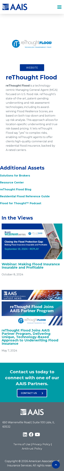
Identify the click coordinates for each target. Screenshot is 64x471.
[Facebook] (31, 434)
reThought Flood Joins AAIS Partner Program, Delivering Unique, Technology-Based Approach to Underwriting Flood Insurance (30, 337)
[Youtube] (37, 434)
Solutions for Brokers (15, 175)
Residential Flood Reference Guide (25, 196)
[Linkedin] (25, 434)
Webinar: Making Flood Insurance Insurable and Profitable (31, 265)
